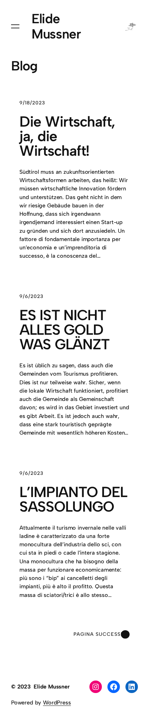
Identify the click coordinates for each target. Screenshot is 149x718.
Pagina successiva (101, 634)
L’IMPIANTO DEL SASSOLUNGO (73, 499)
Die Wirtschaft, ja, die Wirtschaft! (67, 136)
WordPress (57, 702)
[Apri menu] (15, 26)
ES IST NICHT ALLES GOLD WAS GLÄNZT (64, 330)
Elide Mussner (56, 26)
